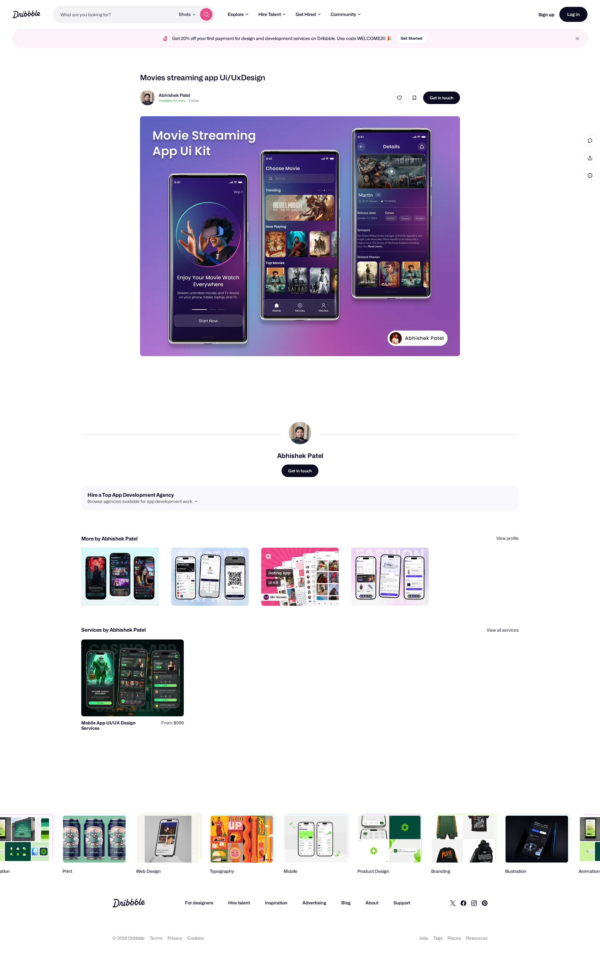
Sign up (546, 14)
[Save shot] (414, 98)
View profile (507, 538)
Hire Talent (269, 14)
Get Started (411, 38)
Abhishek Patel (174, 95)
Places (454, 938)
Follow (194, 100)
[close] (577, 38)
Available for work (172, 100)
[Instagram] (474, 903)
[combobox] (114, 14)
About (372, 902)
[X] (453, 903)
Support (401, 902)
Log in (573, 14)
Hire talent (239, 902)
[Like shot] (399, 98)
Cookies (195, 938)
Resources (477, 938)
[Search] (206, 14)
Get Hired (306, 14)
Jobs (423, 938)
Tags (437, 938)
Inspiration (276, 902)
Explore (236, 14)
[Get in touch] (122, 594)
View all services (503, 630)
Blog (346, 902)
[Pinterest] (485, 903)
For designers (199, 902)
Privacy (175, 938)
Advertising (314, 902)
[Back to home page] (26, 14)
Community (343, 14)
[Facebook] (463, 903)
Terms (156, 938)
